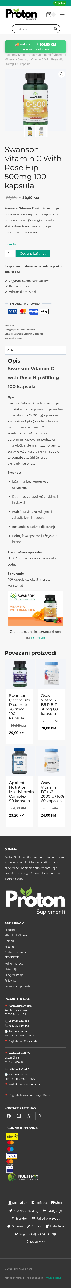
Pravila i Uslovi (53, 1277)
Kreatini (10, 946)
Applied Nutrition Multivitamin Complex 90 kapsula (21, 791)
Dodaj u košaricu (33, 253)
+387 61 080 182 (19, 1021)
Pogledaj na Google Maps (25, 1041)
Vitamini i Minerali (25, 329)
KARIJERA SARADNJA (43, 1234)
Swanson (18, 333)
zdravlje (39, 333)
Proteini (10, 929)
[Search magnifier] (55, 28)
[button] (61, 74)
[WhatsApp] (29, 1116)
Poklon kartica (14, 963)
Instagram (37, 638)
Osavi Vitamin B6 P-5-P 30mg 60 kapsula (49, 704)
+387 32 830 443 (19, 1025)
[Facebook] (9, 1116)
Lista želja (11, 969)
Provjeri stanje (14, 975)
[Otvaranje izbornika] (62, 14)
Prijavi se (60, 3)
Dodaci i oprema (15, 952)
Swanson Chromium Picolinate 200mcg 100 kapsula (19, 706)
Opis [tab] (10, 350)
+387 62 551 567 (19, 1069)
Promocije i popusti (17, 986)
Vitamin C (29, 333)
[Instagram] (19, 1116)
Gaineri (9, 941)
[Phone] (39, 1116)
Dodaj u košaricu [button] (19, 744)
